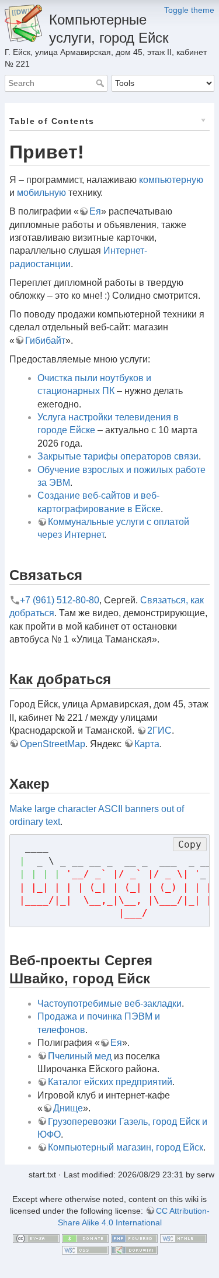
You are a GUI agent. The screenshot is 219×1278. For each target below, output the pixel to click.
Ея (95, 211)
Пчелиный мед (80, 1056)
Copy (189, 844)
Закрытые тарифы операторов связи (118, 456)
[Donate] (85, 1237)
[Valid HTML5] (183, 1237)
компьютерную (171, 180)
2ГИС (159, 730)
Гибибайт (45, 341)
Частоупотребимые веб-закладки (109, 1003)
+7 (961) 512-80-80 (59, 600)
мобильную (41, 193)
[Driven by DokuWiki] (134, 1249)
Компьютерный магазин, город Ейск (125, 1147)
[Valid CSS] (85, 1249)
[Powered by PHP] (134, 1237)
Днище (68, 1108)
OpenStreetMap (52, 744)
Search (101, 83)
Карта (146, 744)
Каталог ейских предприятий (110, 1082)
